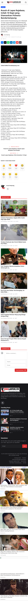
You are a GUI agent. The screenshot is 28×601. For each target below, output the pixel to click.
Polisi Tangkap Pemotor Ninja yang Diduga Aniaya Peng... (13, 315)
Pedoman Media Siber (14, 461)
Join (25, 446)
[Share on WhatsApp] (8, 42)
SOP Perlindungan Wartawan (19, 459)
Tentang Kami (17, 458)
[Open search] (25, 2)
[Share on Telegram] (14, 42)
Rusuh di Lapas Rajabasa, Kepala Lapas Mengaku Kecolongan (14, 149)
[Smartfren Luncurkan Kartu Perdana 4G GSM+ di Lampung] (5, 429)
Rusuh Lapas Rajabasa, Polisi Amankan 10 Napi (14, 155)
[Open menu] (2, 2)
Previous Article (15, 146)
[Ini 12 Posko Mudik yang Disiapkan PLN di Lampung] (5, 412)
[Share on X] (5, 42)
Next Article (13, 153)
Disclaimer (23, 461)
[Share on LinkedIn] (11, 42)
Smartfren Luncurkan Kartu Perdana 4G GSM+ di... (17, 428)
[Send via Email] (17, 42)
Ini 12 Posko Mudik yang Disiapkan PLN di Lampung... (17, 411)
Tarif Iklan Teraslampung (15, 462)
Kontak (24, 462)
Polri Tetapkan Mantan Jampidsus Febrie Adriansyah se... (12, 267)
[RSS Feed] (7, 188)
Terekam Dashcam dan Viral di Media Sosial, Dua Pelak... (13, 242)
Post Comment (20, 370)
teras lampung (10, 185)
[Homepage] (14, 2)
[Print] (20, 42)
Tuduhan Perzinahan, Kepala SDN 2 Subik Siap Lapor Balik (13, 218)
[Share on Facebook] (2, 42)
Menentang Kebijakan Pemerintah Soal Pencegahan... (18, 419)
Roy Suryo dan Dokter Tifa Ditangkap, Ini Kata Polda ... (12, 291)
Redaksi (24, 458)
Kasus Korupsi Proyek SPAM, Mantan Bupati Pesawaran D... (13, 339)
